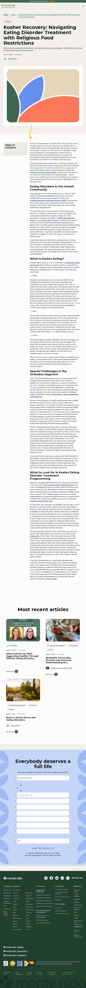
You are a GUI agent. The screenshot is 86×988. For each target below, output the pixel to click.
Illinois (15, 910)
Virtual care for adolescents (43, 898)
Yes (21, 785)
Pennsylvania (29, 904)
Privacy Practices (40, 973)
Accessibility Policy (6, 973)
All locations (16, 890)
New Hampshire (17, 929)
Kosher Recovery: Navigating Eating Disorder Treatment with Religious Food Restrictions (49, 16)
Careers (76, 918)
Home (5, 15)
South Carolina (30, 910)
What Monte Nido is (77, 891)
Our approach (7, 909)
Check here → (53, 1)
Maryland (15, 915)
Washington (29, 926)
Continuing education (61, 911)
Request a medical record (62, 897)
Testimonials (77, 905)
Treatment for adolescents (43, 895)
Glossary (76, 915)
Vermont (28, 921)
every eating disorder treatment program (59, 485)
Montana (15, 924)
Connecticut (16, 898)
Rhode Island (29, 907)
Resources (58, 899)
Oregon (28, 901)
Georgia (15, 904)
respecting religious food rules (41, 501)
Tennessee (29, 912)
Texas (27, 915)
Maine (14, 912)
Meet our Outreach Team (62, 913)
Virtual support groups (42, 920)
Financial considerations (7, 902)
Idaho (14, 907)
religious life (34, 536)
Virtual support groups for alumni (61, 893)
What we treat (7, 890)
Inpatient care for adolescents (44, 906)
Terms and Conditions (52, 973)
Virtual (28, 929)
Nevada (15, 926)
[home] (8, 6)
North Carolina (30, 898)
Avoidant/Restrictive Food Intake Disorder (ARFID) (48, 201)
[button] (83, 6)
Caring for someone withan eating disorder (42, 916)
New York (28, 895)
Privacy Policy (30, 973)
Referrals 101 (59, 908)
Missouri (15, 921)
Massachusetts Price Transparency (78, 922)
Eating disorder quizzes (5, 913)
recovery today (51, 579)
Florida (15, 901)
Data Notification (19, 973)
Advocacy (76, 902)
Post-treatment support (61, 889)
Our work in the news (77, 908)
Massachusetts (17, 918)
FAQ (4, 906)
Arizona (15, 893)
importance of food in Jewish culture (43, 172)
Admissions (6, 898)
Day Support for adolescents (43, 900)
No (21, 790)
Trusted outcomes (76, 895)
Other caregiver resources (43, 923)
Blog (14, 15)
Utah (27, 918)
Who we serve (7, 893)
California (15, 895)
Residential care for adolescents (45, 903)
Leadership (77, 899)
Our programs (7, 895)
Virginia (28, 924)
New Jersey (29, 893)
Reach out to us (76, 931)
